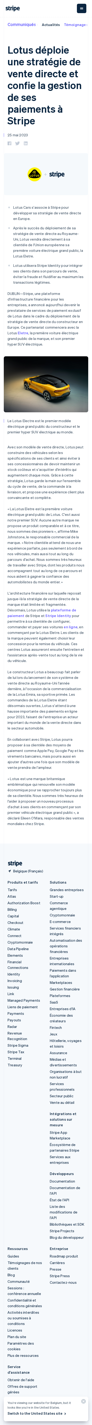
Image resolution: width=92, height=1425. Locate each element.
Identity (14, 974)
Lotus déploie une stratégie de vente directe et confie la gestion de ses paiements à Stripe (45, 85)
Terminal (15, 1058)
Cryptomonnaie (20, 942)
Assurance (58, 1052)
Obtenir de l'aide (21, 1379)
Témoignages (76, 24)
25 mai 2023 (18, 135)
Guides (13, 1256)
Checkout (16, 922)
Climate (14, 929)
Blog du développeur (67, 1237)
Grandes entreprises (67, 889)
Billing (12, 909)
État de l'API (59, 1200)
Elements (15, 955)
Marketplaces (61, 982)
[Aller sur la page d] (13, 864)
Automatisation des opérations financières (66, 946)
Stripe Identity (58, 615)
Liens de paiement (23, 1007)
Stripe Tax (16, 1051)
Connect (14, 935)
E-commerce (60, 921)
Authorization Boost (24, 902)
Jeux (53, 1034)
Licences (15, 1330)
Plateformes (60, 995)
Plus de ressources (23, 1355)
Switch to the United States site (35, 1413)
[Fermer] (82, 1402)
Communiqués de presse (32, 24)
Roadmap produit (64, 1256)
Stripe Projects (62, 1230)
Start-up (57, 896)
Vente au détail (62, 1102)
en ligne (71, 627)
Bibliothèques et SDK (67, 1224)
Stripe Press (60, 1275)
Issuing (13, 987)
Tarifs (12, 889)
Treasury (15, 1065)
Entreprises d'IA (62, 1008)
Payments (16, 1013)
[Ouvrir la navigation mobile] (81, 8)
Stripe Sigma (18, 1045)
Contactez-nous (63, 1282)
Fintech (56, 1027)
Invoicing (15, 980)
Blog (11, 1274)
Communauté (19, 1281)
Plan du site (17, 1336)
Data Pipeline (18, 948)
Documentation (62, 1181)
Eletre (23, 333)
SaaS (54, 1002)
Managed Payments (24, 1000)
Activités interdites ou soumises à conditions (23, 1318)
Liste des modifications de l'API (63, 1212)
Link (11, 993)
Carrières (57, 1262)
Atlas (12, 896)
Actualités (51, 24)
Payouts (14, 1020)
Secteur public (61, 1096)
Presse (55, 1269)
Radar (12, 1026)
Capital (13, 916)
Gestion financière (65, 989)
